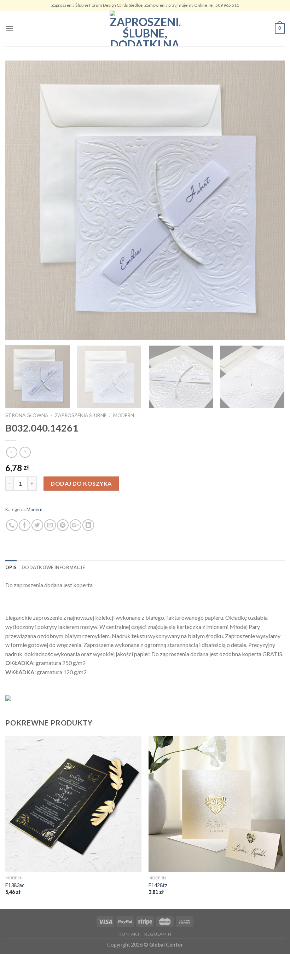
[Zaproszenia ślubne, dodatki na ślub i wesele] (145, 28)
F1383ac (14, 885)
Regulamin (158, 934)
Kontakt (129, 934)
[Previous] (19, 200)
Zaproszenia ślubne (80, 415)
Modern (123, 415)
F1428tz (158, 885)
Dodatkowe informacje (53, 567)
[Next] (270, 200)
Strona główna (26, 415)
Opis (11, 567)
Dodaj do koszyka (81, 483)
